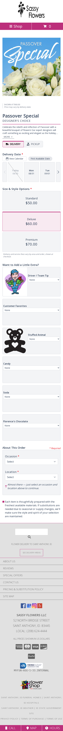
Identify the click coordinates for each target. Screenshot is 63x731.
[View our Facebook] (23, 607)
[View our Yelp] (39, 607)
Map (33, 728)
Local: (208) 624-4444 (31, 631)
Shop (18, 26)
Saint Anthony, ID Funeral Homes (21, 697)
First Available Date (40, 158)
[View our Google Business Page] (28, 607)
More (7, 136)
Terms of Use (54, 718)
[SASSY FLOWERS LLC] (32, 18)
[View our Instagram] (34, 607)
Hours (54, 728)
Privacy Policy (9, 718)
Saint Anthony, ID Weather (17, 708)
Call (11, 728)
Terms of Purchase (32, 718)
